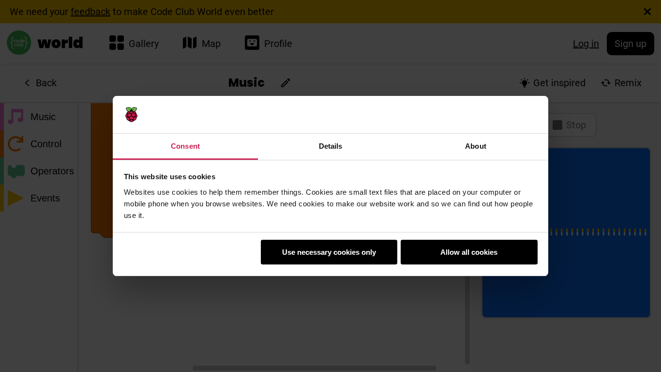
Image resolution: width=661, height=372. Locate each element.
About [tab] (475, 146)
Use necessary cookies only (329, 252)
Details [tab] (331, 146)
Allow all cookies (468, 252)
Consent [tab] (185, 146)
